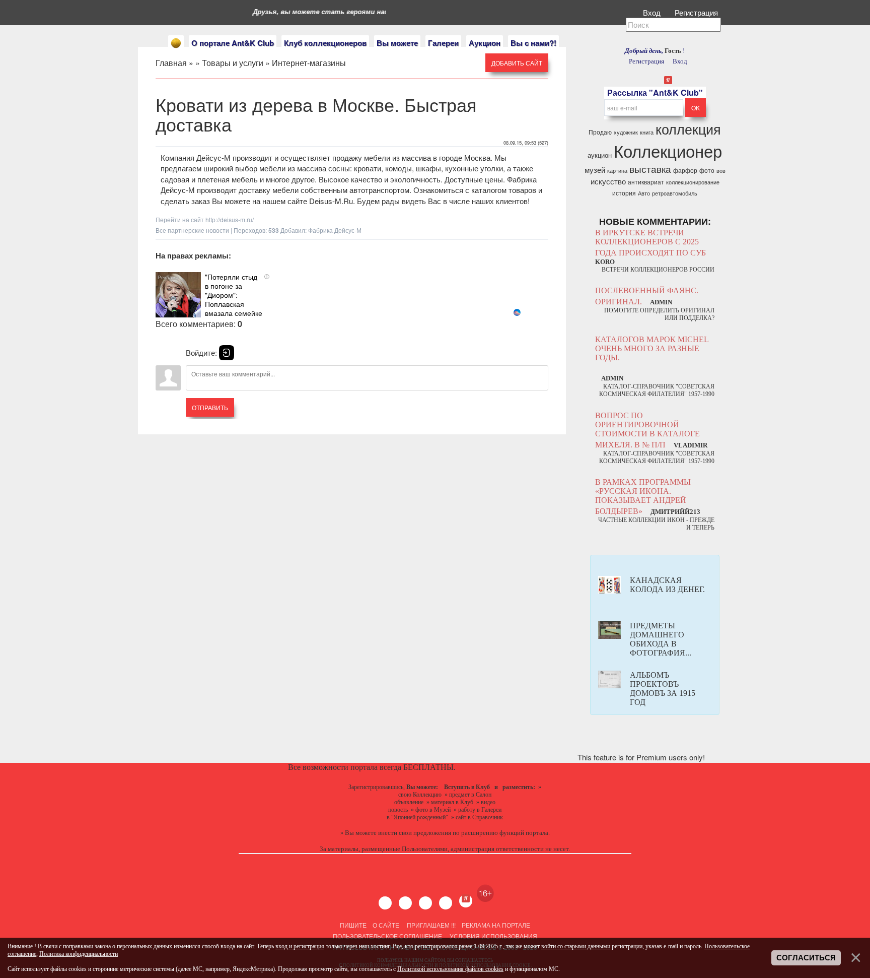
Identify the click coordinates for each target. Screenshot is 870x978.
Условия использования (492, 936)
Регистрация (697, 12)
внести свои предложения (414, 832)
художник (626, 132)
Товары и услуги (232, 63)
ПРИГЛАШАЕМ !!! (431, 925)
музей (595, 169)
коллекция (688, 129)
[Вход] (226, 352)
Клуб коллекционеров (325, 42)
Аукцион (484, 42)
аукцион (600, 155)
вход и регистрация (299, 946)
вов (721, 170)
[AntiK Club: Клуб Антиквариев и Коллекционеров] (176, 43)
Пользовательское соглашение (387, 936)
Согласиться (806, 958)
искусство (608, 181)
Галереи (443, 42)
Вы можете (397, 42)
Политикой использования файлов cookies (450, 968)
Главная (171, 63)
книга (647, 132)
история (624, 192)
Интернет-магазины (309, 63)
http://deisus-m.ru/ (229, 219)
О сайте (386, 925)
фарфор (685, 170)
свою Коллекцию (420, 794)
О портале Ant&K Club (232, 42)
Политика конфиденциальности (78, 953)
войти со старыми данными (575, 946)
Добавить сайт (516, 62)
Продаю (600, 131)
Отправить (210, 407)
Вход (653, 12)
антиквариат (646, 181)
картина (617, 170)
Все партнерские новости (192, 230)
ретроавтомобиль (674, 193)
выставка (650, 168)
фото (706, 170)
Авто (644, 193)
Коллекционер (668, 150)
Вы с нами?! (533, 42)
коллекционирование (692, 182)
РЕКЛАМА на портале (496, 925)
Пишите (353, 925)
